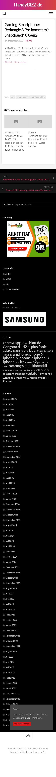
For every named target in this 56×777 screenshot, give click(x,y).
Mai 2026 (9, 415)
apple (20, 343)
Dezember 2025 (12, 441)
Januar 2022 (10, 689)
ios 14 (6, 355)
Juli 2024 (9, 531)
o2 (34, 362)
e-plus (33, 347)
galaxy (7, 350)
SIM (7, 285)
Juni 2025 (9, 473)
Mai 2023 (9, 604)
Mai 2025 (9, 478)
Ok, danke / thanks (22, 724)
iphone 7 (25, 358)
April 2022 (10, 673)
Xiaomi (7, 381)
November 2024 (12, 510)
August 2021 (11, 715)
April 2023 (10, 610)
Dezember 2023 (12, 568)
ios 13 (50, 351)
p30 (39, 362)
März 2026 (10, 426)
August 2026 (11, 399)
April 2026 (10, 420)
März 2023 (10, 615)
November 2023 (12, 573)
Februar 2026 (11, 431)
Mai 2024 (9, 541)
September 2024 (12, 520)
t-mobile (42, 370)
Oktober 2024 (11, 515)
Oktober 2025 (11, 452)
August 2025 (11, 462)
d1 (20, 347)
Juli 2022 (9, 657)
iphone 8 (41, 358)
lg (19, 363)
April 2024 (10, 546)
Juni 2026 (9, 410)
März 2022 (10, 678)
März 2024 (10, 552)
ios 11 (37, 351)
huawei (24, 351)
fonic (42, 347)
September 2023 (12, 583)
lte (22, 362)
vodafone (34, 373)
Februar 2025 (11, 494)
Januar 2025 (10, 499)
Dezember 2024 (12, 504)
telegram (8, 373)
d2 (25, 347)
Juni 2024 (9, 536)
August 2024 (11, 525)
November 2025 (12, 447)
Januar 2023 (10, 625)
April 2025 (10, 483)
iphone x (10, 362)
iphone (22, 354)
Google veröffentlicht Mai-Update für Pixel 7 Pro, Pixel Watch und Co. (38, 139)
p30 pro (45, 362)
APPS (8, 274)
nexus (28, 362)
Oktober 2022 (11, 641)
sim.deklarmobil (34, 366)
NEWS (29, 41)
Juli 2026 (9, 405)
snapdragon (22, 97)
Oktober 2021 (11, 704)
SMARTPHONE (12, 290)
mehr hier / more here (31, 718)
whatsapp (9, 377)
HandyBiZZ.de (28, 5)
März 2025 (10, 489)
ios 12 (43, 351)
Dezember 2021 (12, 694)
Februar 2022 (11, 683)
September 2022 (12, 646)
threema (20, 373)
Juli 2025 (9, 468)
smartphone (8, 370)
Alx (44, 752)
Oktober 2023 (11, 578)
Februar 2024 (11, 557)
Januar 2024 (10, 562)
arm (13, 97)
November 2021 (12, 699)
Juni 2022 (9, 662)
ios (31, 350)
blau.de (35, 343)
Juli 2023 (9, 594)
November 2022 (12, 636)
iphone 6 (10, 358)
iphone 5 (35, 354)
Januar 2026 (10, 436)
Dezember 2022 (12, 631)
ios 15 (12, 355)
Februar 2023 (11, 620)
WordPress (27, 752)
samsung (15, 366)
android (8, 343)
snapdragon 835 (37, 97)
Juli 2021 (9, 720)
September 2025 (12, 457)
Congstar (10, 347)
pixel (5, 366)
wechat (47, 373)
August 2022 (11, 652)
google (16, 351)
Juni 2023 (9, 599)
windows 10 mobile (26, 377)
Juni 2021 (9, 725)
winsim (44, 377)
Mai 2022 (9, 667)
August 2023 (11, 589)
